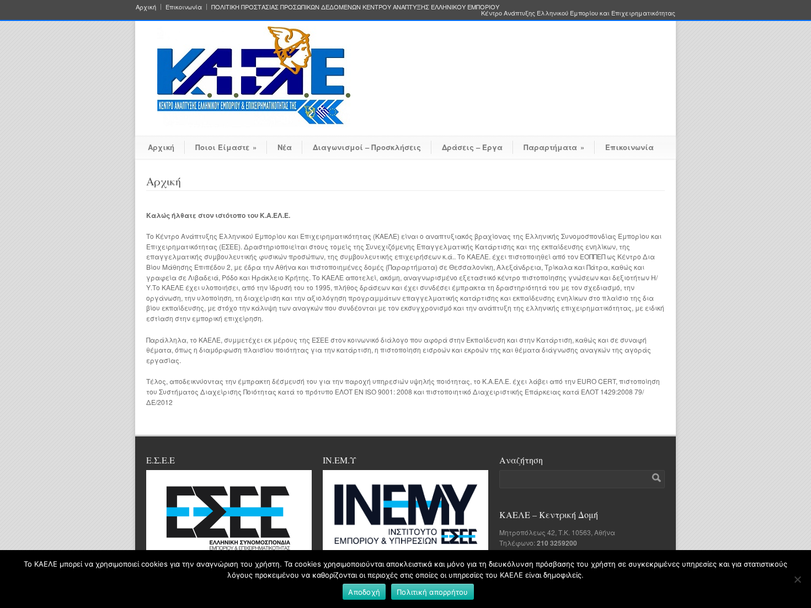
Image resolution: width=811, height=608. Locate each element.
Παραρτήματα (554, 147)
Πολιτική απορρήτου (432, 592)
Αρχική (146, 7)
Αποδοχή (364, 592)
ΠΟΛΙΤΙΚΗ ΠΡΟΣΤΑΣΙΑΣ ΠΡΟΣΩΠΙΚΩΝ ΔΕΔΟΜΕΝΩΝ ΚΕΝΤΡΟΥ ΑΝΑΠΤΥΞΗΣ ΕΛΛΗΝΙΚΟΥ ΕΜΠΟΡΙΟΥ (355, 7)
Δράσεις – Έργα (472, 147)
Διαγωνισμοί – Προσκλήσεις (367, 147)
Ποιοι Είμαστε (226, 147)
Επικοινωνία (184, 7)
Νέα (285, 147)
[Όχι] (797, 579)
